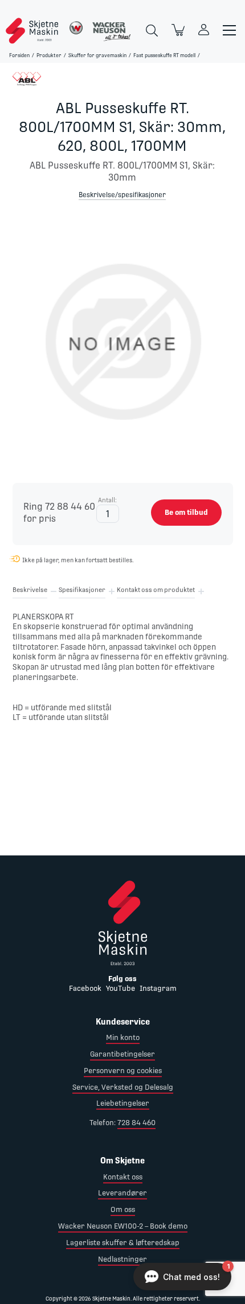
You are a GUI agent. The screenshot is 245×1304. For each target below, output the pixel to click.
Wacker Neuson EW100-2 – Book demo (122, 1226)
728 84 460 (136, 1122)
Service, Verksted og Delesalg (122, 1087)
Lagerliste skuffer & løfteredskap (122, 1242)
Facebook (85, 988)
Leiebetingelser (122, 1103)
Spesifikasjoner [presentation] (82, 590)
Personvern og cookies (123, 1070)
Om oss (123, 1209)
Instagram (158, 988)
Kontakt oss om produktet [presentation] (156, 590)
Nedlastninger (122, 1259)
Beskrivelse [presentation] (30, 590)
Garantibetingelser (122, 1054)
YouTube (120, 988)
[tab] (30, 592)
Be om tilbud (186, 512)
